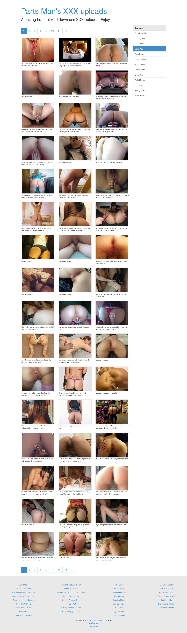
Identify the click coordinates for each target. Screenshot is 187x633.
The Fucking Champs (166, 604)
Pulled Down (140, 80)
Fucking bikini (166, 600)
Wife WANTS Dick (23, 607)
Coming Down (140, 38)
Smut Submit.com (167, 607)
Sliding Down (140, 90)
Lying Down (139, 75)
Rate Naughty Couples (71, 611)
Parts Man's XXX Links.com (96, 620)
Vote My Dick (23, 611)
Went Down (139, 95)
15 (66, 30)
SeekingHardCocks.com (71, 584)
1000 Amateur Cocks (119, 592)
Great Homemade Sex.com (24, 600)
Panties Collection (23, 588)
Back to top (93, 626)
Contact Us (93, 623)
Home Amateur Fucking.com (23, 596)
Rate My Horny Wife (24, 615)
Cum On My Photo (23, 604)
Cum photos (23, 584)
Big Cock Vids (119, 611)
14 (59, 30)
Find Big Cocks (119, 615)
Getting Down (140, 59)
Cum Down (139, 43)
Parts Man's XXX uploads (64, 10)
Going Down (140, 64)
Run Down (139, 85)
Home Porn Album (166, 592)
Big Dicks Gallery (167, 584)
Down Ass (139, 49)
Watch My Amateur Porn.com (23, 592)
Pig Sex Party (71, 604)
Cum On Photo (119, 600)
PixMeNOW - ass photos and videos (71, 592)
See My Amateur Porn (71, 600)
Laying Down (140, 69)
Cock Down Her (141, 33)
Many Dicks (119, 596)
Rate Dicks (119, 584)
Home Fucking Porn (71, 596)
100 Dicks (119, 607)
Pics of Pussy (119, 588)
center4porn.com (71, 588)
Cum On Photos (119, 604)
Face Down (139, 54)
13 (52, 30)
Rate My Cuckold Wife (167, 596)
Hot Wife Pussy (167, 588)
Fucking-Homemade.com (71, 607)
